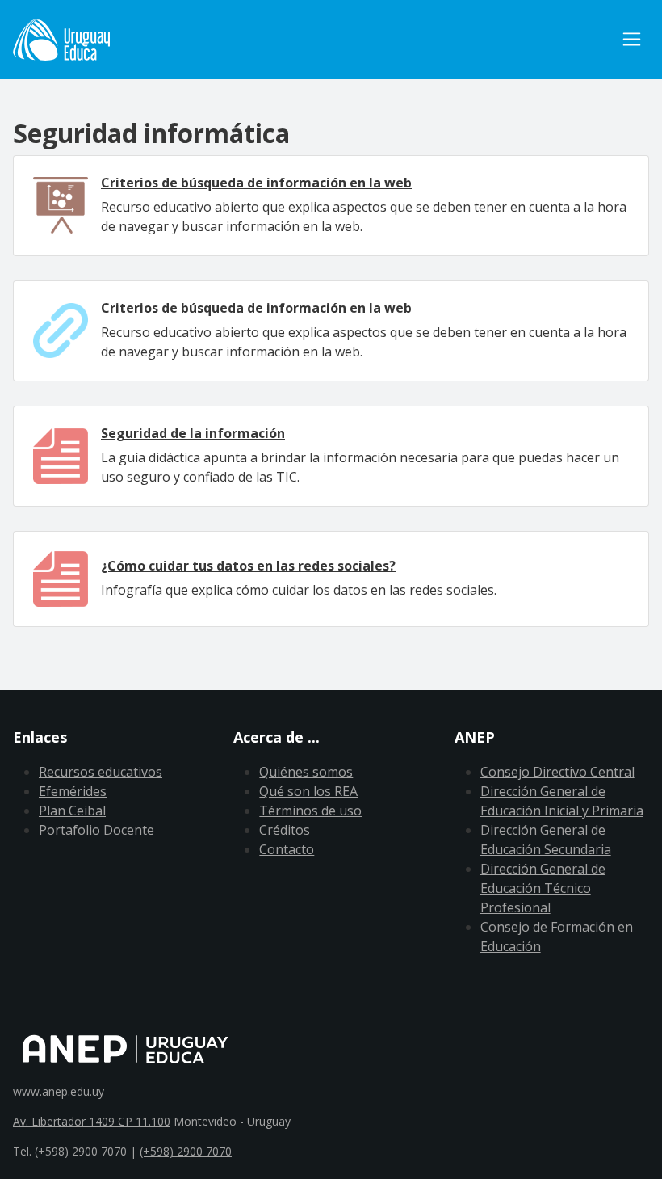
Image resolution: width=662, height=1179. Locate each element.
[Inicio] (61, 39)
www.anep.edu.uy (58, 1091)
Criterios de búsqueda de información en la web (256, 183)
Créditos (284, 830)
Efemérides (73, 791)
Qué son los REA (308, 791)
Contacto (286, 849)
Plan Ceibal (72, 810)
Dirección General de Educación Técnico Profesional (542, 888)
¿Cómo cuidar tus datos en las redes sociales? (248, 566)
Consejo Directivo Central (557, 772)
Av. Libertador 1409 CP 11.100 (91, 1121)
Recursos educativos (100, 772)
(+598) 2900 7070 (186, 1151)
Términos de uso (310, 810)
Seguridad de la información (193, 433)
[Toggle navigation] (631, 39)
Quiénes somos (306, 772)
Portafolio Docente (96, 830)
